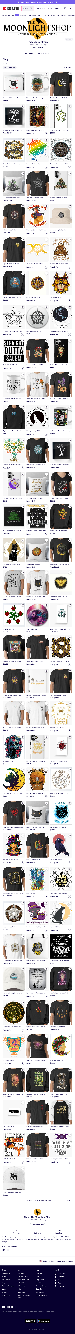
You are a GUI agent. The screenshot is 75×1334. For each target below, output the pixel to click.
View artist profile (37, 47)
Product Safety (41, 1286)
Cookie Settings (41, 1295)
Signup (4, 1292)
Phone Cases (31, 15)
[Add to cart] (46, 133)
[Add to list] (22, 73)
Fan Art (4, 1276)
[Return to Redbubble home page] (11, 8)
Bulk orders (6, 1295)
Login (4, 1289)
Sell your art (22, 1286)
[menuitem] (4, 15)
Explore (4, 15)
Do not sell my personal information (33, 1311)
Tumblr (60, 1283)
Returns (38, 1276)
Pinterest (61, 1286)
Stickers (23, 15)
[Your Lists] (65, 8)
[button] (37, 2)
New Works (6, 1280)
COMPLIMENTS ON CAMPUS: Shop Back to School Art (37, 2)
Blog (3, 1283)
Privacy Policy (17, 1311)
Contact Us (40, 1292)
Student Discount (8, 1286)
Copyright (39, 1289)
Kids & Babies (60, 15)
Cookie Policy (50, 1311)
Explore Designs (43, 53)
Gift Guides (6, 1273)
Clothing (13, 15)
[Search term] (31, 8)
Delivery (39, 1273)
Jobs (19, 1289)
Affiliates (21, 1283)
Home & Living (50, 15)
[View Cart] (70, 8)
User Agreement (7, 1311)
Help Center (40, 1280)
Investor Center (23, 1276)
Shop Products (30, 53)
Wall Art (40, 15)
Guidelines (39, 1283)
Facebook (61, 1277)
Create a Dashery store (24, 1296)
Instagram (61, 1273)
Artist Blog (21, 1292)
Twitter (60, 1280)
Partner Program (23, 1280)
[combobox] (27, 8)
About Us (21, 1273)
